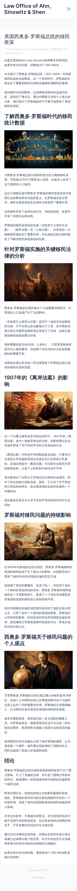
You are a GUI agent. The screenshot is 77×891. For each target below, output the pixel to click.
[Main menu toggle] (69, 9)
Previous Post (38, 870)
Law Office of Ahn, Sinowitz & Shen (27, 9)
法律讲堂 (56, 49)
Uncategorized (39, 49)
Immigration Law (17, 49)
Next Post (38, 877)
